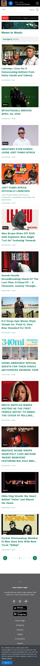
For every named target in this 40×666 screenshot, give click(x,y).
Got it (7, 663)
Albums (20, 630)
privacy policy (7, 658)
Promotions (20, 639)
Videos (20, 634)
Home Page (20, 621)
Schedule (20, 625)
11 (29, 558)
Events (20, 643)
